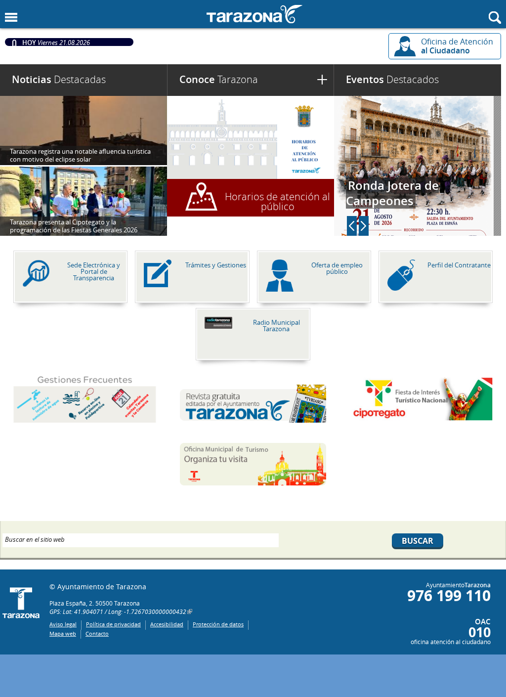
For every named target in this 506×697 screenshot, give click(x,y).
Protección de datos (218, 624)
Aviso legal (63, 624)
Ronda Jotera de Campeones (392, 193)
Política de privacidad (113, 624)
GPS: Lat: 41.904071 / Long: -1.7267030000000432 (117, 611)
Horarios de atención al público (277, 201)
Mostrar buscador (495, 17)
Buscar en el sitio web (35, 539)
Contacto (97, 633)
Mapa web (62, 633)
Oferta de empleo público (337, 268)
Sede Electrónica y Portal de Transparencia (93, 271)
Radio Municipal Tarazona (276, 325)
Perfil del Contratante (459, 265)
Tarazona (218, 79)
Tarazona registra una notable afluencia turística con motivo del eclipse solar (80, 155)
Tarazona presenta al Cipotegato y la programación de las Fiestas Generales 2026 (73, 226)
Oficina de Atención (457, 46)
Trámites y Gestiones (215, 265)
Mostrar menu (11, 17)
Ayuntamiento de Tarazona (253, 14)
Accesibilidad (166, 624)
